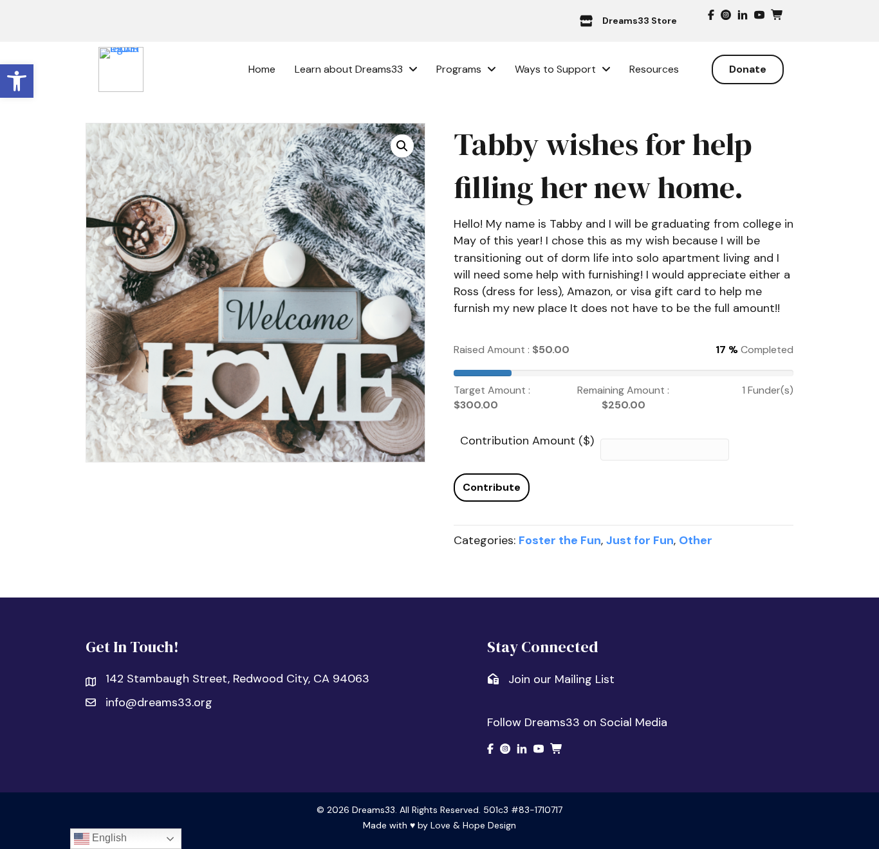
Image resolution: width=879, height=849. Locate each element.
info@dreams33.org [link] (159, 702)
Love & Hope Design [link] (473, 825)
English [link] (108, 837)
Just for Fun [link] (640, 540)
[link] (16, 81)
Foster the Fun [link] (560, 540)
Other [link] (695, 540)
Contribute (492, 487)
